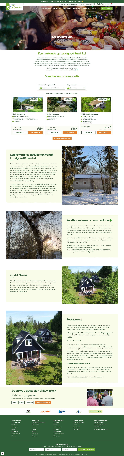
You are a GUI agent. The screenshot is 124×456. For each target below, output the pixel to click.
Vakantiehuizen (15, 422)
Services (13, 429)
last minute (63, 1)
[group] (95, 411)
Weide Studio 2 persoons (89, 114)
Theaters (34, 436)
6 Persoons (56, 429)
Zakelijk (63, 4)
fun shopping (32, 195)
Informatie (94, 8)
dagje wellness (44, 184)
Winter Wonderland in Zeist (37, 176)
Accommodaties (46, 8)
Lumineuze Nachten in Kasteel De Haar (22, 179)
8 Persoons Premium (58, 434)
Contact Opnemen (78, 422)
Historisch (35, 427)
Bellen (14, 402)
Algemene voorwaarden (50, 454)
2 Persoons (56, 422)
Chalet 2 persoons (18, 114)
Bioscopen (35, 434)
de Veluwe (45, 61)
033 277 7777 (89, 4)
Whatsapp (30, 402)
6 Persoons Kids (57, 431)
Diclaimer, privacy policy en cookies (65, 454)
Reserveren (76, 429)
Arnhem (69, 63)
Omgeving (56, 8)
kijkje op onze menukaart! (90, 353)
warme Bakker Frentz (96, 345)
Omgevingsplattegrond (38, 422)
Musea (34, 431)
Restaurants (76, 8)
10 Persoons (56, 436)
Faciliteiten (66, 8)
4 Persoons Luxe (57, 427)
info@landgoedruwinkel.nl (83, 250)
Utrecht (63, 63)
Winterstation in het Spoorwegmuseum (43, 172)
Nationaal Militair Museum (47, 190)
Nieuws (13, 436)
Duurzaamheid (15, 434)
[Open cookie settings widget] (2, 453)
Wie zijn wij (81, 4)
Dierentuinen (36, 425)
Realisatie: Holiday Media (81, 454)
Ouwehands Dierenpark (17, 176)
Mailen (21, 402)
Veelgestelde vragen (72, 4)
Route (75, 425)
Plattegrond (14, 427)
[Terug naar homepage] (14, 6)
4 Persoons (56, 425)
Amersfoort (50, 63)
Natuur (34, 429)
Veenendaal (57, 63)
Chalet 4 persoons (53, 114)
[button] (21, 111)
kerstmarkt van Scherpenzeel (38, 166)
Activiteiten (85, 8)
